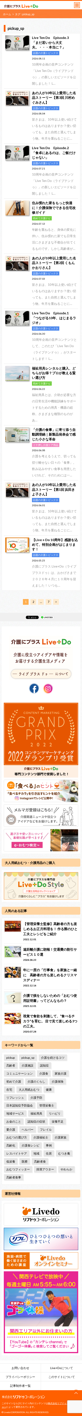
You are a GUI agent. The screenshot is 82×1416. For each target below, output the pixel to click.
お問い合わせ (20, 1368)
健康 (49, 1089)
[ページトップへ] (76, 1393)
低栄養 (10, 1161)
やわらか (66, 1169)
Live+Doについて (61, 1368)
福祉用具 (36, 1113)
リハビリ (55, 1113)
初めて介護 (13, 1081)
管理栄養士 (46, 1105)
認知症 (44, 1065)
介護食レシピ (30, 1145)
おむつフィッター (18, 1169)
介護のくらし (36, 1081)
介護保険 (57, 1081)
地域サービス (15, 1113)
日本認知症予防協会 (19, 1105)
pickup (10, 1057)
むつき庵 (64, 1153)
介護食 (43, 1073)
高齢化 (10, 1145)
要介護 (10, 1129)
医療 (25, 1161)
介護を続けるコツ (53, 1057)
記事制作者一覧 (20, 1385)
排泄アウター (45, 1169)
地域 (36, 1153)
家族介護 (60, 1073)
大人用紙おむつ (29, 1089)
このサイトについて (61, 1377)
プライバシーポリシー (20, 1377)
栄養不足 (57, 1121)
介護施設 (27, 1065)
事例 (49, 1145)
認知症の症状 (36, 1121)
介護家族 (60, 1137)
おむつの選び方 (16, 1137)
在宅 (9, 1089)
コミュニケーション (19, 1073)
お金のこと (13, 1121)
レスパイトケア (16, 1153)
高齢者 (10, 1065)
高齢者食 (40, 1161)
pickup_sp (27, 1057)
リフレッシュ (15, 1097)
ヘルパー (27, 1129)
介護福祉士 (40, 1137)
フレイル (46, 1129)
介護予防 (36, 1097)
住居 (49, 1153)
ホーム (7, 14)
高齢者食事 (13, 1177)
